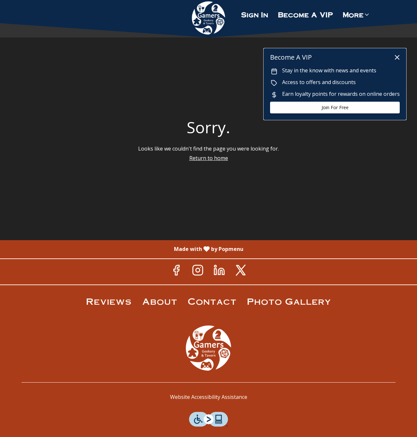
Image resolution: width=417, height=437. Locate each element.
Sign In (254, 14)
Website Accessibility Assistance (208, 397)
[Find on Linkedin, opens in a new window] (219, 271)
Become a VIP (305, 14)
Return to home (208, 158)
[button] (356, 14)
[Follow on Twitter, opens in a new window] (241, 271)
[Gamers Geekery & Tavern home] (208, 18)
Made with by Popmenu (124, 249)
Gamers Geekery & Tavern (208, 348)
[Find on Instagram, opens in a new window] (198, 271)
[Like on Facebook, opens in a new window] (176, 271)
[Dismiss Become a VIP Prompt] (397, 57)
